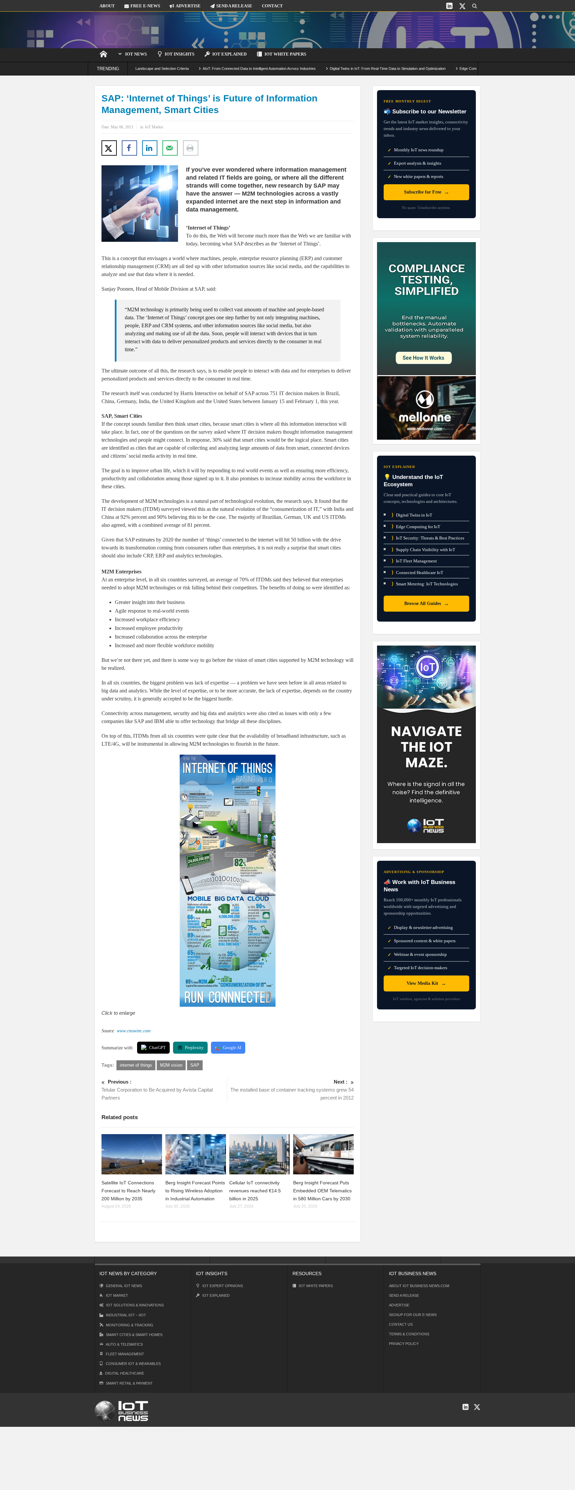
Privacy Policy (404, 1344)
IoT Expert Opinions (222, 1286)
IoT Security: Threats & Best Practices (428, 537)
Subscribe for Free (426, 192)
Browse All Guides (426, 603)
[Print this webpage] (190, 148)
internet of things (136, 1065)
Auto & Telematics (124, 1344)
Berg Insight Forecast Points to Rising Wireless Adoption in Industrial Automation (195, 1190)
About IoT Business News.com (419, 1286)
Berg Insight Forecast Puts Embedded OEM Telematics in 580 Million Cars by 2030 (322, 1190)
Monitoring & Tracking (129, 1325)
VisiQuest (201, 1429)
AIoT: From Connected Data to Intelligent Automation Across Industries (215, 69)
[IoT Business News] (129, 30)
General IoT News (124, 1286)
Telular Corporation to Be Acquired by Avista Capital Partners (157, 1090)
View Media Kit (426, 983)
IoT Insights (179, 54)
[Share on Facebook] (129, 148)
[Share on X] (109, 148)
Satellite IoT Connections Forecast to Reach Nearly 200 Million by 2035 (128, 1190)
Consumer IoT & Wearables (133, 1364)
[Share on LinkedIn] (149, 148)
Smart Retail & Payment (129, 1383)
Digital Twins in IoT (412, 515)
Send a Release (404, 1295)
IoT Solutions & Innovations (135, 1305)
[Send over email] (170, 148)
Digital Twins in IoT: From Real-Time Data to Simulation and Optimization (344, 69)
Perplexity (194, 1047)
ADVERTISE (188, 5)
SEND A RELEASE (234, 5)
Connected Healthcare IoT (417, 572)
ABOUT (107, 5)
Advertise (399, 1305)
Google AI (232, 1047)
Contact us (401, 1324)
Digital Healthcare (124, 1373)
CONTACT (272, 5)
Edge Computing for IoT (416, 526)
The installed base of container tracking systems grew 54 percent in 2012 (292, 1090)
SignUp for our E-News (413, 1315)
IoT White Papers (285, 54)
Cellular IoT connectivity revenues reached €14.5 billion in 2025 (255, 1190)
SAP (194, 1065)
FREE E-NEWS (145, 5)
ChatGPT (157, 1047)
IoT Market (154, 127)
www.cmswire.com (133, 1030)
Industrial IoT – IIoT (126, 1315)
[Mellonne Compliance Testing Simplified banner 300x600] (426, 340)
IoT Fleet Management (414, 560)
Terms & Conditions (409, 1334)
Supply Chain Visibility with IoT (423, 549)
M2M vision (171, 1065)
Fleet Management (125, 1354)
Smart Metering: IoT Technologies (425, 583)
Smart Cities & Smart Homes (134, 1335)
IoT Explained (229, 54)
